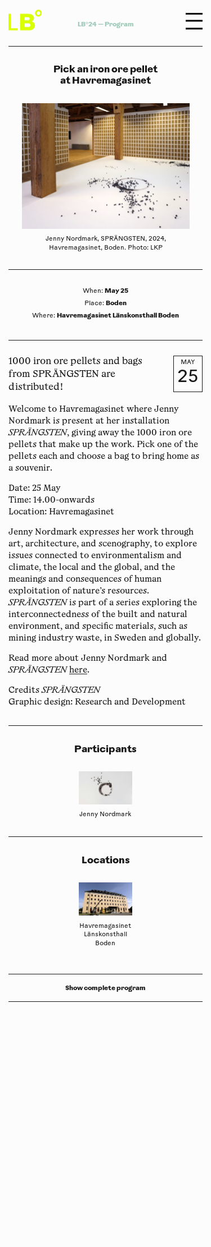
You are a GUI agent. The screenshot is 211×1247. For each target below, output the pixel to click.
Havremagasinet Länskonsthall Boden (118, 315)
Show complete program (105, 988)
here (78, 670)
